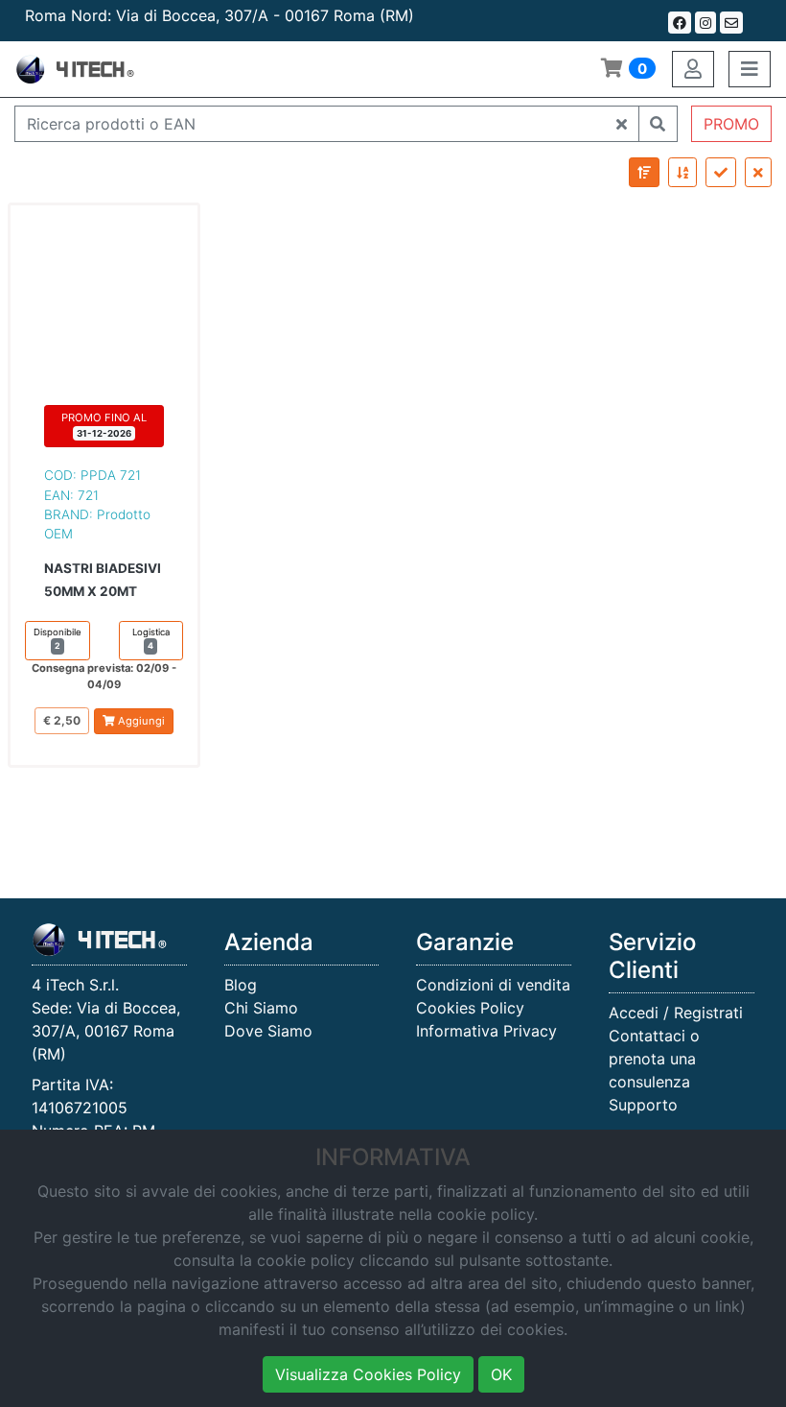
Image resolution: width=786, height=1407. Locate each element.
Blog (240, 984)
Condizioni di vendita (493, 984)
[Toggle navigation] (749, 69)
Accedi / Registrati (676, 1012)
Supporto (643, 1104)
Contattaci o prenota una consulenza (654, 1058)
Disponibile (57, 639)
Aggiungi (140, 720)
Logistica (151, 639)
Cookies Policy (470, 1007)
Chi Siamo (261, 1007)
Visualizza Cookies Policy (368, 1374)
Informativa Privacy (486, 1030)
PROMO (731, 123)
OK (501, 1374)
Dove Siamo (268, 1030)
